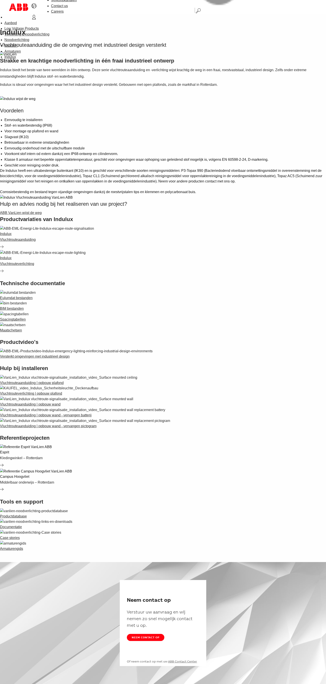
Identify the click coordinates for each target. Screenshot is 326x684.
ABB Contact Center (182, 661)
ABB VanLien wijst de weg (21, 213)
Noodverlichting (16, 40)
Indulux (10, 57)
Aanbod (10, 23)
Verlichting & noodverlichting (26, 34)
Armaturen (12, 51)
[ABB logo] (18, 7)
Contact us (59, 6)
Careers (57, 11)
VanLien (11, 45)
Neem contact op (145, 637)
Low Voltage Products (21, 28)
